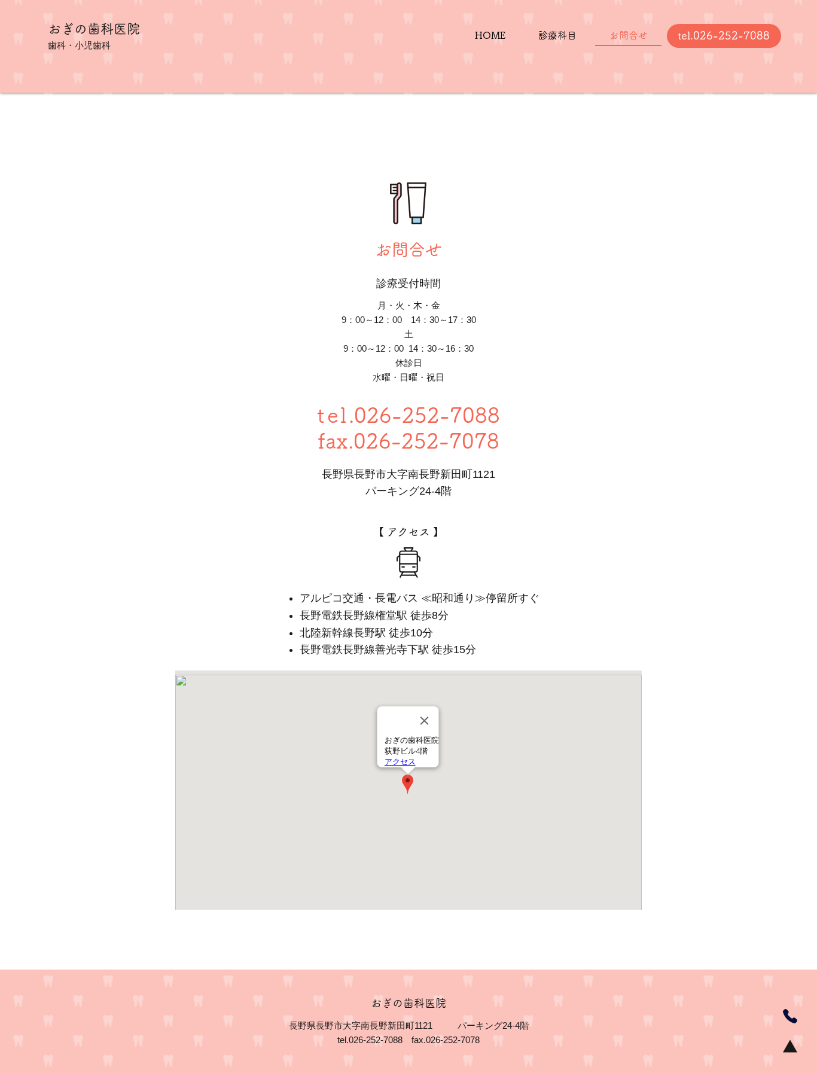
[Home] (790, 1046)
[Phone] (790, 1016)
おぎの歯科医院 (94, 28)
